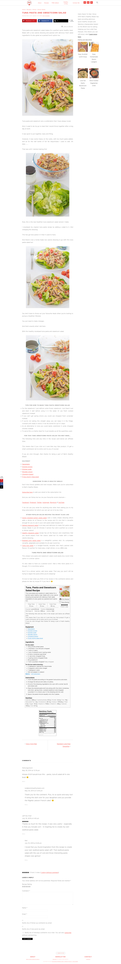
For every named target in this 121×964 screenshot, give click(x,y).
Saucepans (26, 464)
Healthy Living (66, 2)
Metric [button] (28, 674)
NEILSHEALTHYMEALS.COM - (58, 961)
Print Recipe (65, 599)
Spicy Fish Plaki (31, 744)
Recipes (46, 3)
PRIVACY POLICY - (69, 961)
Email (24, 914)
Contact (88, 959)
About (39, 3)
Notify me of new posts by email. (33, 929)
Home (23, 9)
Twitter (39, 502)
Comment (26, 891)
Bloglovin (53, 502)
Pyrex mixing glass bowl (30, 477)
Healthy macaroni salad (30, 533)
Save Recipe (65, 602)
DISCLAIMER (75, 961)
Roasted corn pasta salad (31, 540)
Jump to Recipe (68, 26)
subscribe (68, 932)
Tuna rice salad (27, 545)
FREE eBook (55, 3)
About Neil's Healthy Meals (32, 959)
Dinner (34, 9)
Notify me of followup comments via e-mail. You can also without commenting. (46, 934)
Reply (23, 781)
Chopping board (27, 474)
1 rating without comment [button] (49, 872)
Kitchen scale (27, 469)
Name (24, 908)
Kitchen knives (27, 467)
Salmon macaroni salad (30, 525)
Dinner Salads (41, 9)
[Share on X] (1, 487)
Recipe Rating (27, 884)
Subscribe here (27, 492)
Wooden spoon (27, 472)
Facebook (25, 502)
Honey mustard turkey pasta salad (34, 518)
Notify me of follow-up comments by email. (37, 923)
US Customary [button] (35, 674)
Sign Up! (55, 959)
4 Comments (47, 15)
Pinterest (33, 502)
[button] (61, 605)
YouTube (61, 502)
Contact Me (76, 3)
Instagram (46, 502)
